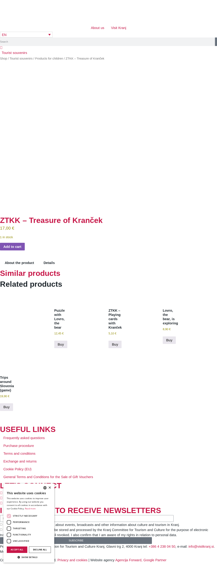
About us (97, 28)
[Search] (216, 41)
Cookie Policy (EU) (17, 469)
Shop (3, 58)
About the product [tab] (19, 263)
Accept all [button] (17, 549)
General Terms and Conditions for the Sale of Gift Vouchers (48, 477)
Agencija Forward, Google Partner (140, 560)
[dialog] (28, 523)
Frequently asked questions (24, 438)
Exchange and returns (20, 461)
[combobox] (45, 487)
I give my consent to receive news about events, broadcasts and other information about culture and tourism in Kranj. (91, 524)
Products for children (49, 58)
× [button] (49, 487)
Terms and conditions (19, 453)
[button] (14, 52)
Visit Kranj (118, 28)
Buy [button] (61, 344)
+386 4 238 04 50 (162, 546)
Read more (30, 508)
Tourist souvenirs (21, 58)
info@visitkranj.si (201, 546)
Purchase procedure (18, 446)
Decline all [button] (40, 549)
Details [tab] (49, 263)
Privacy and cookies (72, 560)
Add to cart (12, 247)
